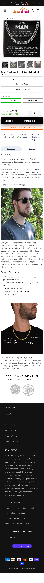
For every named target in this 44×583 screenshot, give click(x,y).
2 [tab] (16, 56)
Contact (8, 419)
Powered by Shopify (28, 568)
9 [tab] (30, 56)
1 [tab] (14, 56)
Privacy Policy (10, 425)
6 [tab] (24, 56)
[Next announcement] (39, 3)
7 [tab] (26, 56)
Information (11, 149)
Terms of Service (11, 441)
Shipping (32, 149)
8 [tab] (28, 56)
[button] (5, 10)
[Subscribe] (34, 537)
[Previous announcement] (4, 3)
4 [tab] (20, 56)
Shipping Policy (11, 436)
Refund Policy (10, 430)
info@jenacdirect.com (20, 513)
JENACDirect (18, 568)
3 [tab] (18, 56)
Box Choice (5, 96)
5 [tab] (22, 56)
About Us (8, 414)
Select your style (8, 80)
